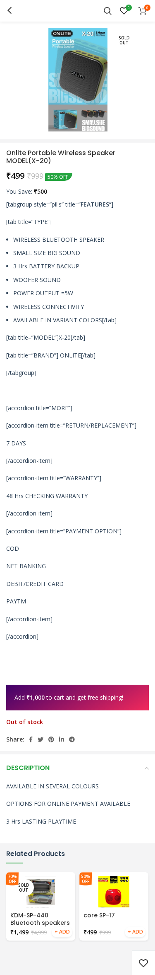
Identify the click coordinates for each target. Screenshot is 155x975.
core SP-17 (99, 915)
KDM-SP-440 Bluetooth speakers (40, 919)
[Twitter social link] (40, 739)
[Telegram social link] (72, 739)
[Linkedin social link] (62, 739)
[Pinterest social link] (51, 739)
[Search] (108, 10)
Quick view (62, 932)
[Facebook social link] (30, 739)
